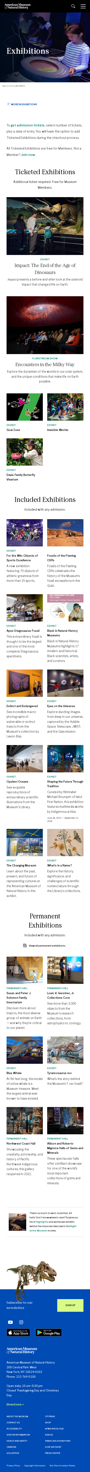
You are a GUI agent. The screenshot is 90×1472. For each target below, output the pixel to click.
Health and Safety (17, 1441)
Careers (11, 1447)
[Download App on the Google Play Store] (48, 1332)
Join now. (28, 155)
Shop (48, 1423)
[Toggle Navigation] (83, 6)
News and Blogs (54, 1429)
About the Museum (17, 1417)
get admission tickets (28, 125)
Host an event (53, 1447)
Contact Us (13, 1423)
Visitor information (18, 1435)
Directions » (15, 1404)
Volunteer (13, 1453)
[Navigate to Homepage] (17, 6)
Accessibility (14, 1429)
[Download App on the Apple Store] (18, 1332)
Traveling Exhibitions (57, 1441)
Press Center (52, 1453)
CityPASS (50, 1417)
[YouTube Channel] (9, 1322)
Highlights (42, 1222)
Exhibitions (28, 51)
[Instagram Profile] (19, 1322)
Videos (49, 1435)
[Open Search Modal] (73, 6)
